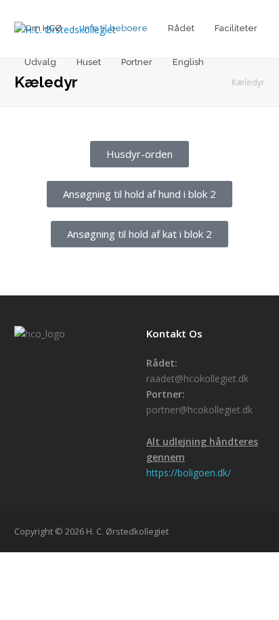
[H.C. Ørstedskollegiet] (212, 82)
